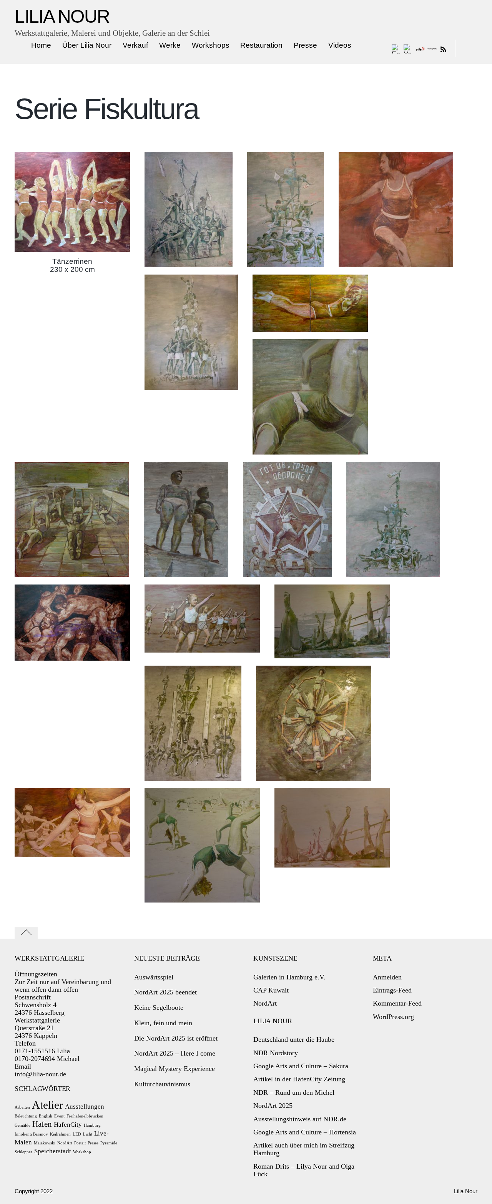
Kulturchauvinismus (162, 1084)
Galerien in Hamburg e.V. (289, 977)
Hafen (42, 1124)
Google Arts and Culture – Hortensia (304, 1132)
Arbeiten (22, 1107)
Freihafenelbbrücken (84, 1116)
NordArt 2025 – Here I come (174, 1053)
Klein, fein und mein (163, 1023)
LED (77, 1134)
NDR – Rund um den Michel (293, 1092)
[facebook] (396, 49)
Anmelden (387, 977)
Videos (339, 45)
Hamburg (92, 1125)
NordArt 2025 (273, 1105)
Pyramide (108, 1143)
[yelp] (420, 49)
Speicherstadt (52, 1151)
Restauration (261, 45)
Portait (80, 1143)
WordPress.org (393, 1017)
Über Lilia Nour (86, 45)
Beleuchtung (26, 1116)
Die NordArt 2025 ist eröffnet (176, 1038)
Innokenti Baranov (31, 1134)
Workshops (210, 45)
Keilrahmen (60, 1134)
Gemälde (22, 1125)
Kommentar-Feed (397, 1003)
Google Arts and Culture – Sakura (300, 1066)
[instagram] (432, 49)
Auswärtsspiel (153, 977)
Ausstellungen (84, 1106)
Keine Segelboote (158, 1007)
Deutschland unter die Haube (293, 1039)
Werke (170, 45)
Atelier (47, 1105)
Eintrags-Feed (392, 990)
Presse (305, 45)
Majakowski (44, 1143)
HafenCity (68, 1124)
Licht (87, 1134)
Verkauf (135, 45)
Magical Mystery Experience (174, 1068)
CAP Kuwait (271, 990)
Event (59, 1116)
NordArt (64, 1143)
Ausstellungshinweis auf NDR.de (299, 1119)
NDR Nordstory (275, 1053)
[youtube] (408, 49)
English (45, 1116)
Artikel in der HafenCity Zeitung (299, 1079)
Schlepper (23, 1152)
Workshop (82, 1152)
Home (41, 45)
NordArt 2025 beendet (165, 992)
